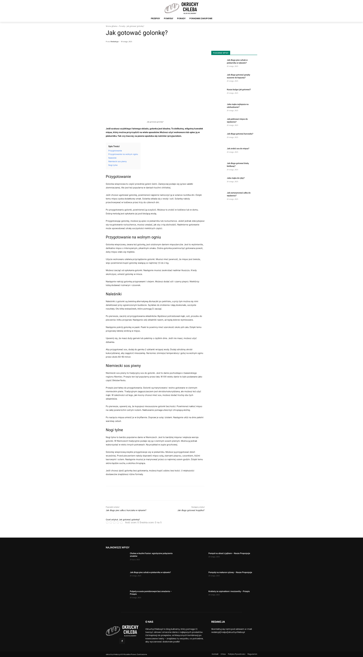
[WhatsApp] (128, 493)
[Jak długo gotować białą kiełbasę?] (218, 167)
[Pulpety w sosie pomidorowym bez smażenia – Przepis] (117, 597)
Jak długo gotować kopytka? (190, 510)
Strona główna (111, 26)
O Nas (223, 654)
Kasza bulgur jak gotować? (239, 89)
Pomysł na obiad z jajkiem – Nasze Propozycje (229, 553)
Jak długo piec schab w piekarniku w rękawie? (150, 572)
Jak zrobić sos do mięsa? (238, 148)
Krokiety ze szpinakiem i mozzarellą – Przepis (229, 591)
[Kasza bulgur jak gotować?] (218, 93)
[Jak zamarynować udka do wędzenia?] (218, 196)
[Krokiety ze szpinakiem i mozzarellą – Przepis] (195, 597)
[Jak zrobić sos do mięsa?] (218, 152)
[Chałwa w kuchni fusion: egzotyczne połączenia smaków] (117, 559)
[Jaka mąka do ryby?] (218, 181)
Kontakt (215, 654)
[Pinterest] (121, 493)
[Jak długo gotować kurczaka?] (218, 137)
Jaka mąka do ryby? (236, 178)
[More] (179, 53)
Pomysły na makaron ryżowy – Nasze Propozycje (230, 572)
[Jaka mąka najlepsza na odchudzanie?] (218, 108)
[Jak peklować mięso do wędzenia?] (218, 122)
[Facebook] (108, 493)
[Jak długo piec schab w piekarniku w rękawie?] (218, 63)
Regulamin (252, 654)
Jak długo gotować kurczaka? (240, 134)
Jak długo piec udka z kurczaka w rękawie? (126, 510)
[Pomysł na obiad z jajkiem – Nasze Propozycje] (195, 559)
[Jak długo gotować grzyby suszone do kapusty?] (218, 78)
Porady (122, 26)
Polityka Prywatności (236, 654)
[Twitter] (115, 493)
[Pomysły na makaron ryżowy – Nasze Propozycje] (195, 578)
